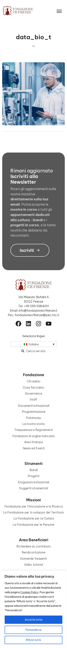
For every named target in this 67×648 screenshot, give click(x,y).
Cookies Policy (29, 592)
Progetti (33, 476)
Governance (33, 393)
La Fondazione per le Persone (33, 524)
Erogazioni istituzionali (33, 482)
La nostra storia (33, 424)
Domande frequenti (33, 558)
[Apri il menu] (59, 10)
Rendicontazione (33, 552)
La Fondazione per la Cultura (33, 518)
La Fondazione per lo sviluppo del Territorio (33, 512)
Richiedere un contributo (33, 546)
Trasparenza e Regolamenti (33, 430)
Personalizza (33, 629)
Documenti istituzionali (33, 405)
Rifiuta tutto (33, 640)
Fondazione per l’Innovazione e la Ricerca (33, 506)
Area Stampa (33, 442)
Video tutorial (33, 564)
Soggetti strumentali (33, 488)
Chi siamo (33, 381)
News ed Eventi (33, 448)
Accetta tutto (33, 619)
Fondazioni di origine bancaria (33, 436)
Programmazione (33, 411)
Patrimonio (33, 418)
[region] (33, 609)
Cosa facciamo (33, 387)
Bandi (34, 470)
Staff (33, 399)
